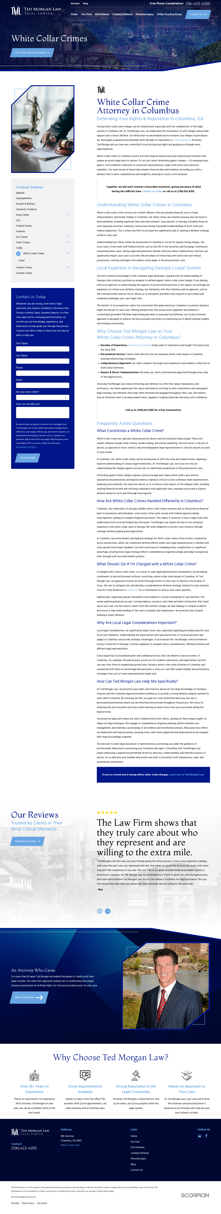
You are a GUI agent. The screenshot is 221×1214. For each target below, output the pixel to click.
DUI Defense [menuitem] (102, 14)
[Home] (36, 11)
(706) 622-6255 (24, 1148)
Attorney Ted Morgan (139, 345)
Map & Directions (70, 1145)
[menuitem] (42, 193)
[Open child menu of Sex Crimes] (68, 237)
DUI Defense (137, 1147)
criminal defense (181, 140)
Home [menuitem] (74, 14)
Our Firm (135, 1142)
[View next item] (107, 911)
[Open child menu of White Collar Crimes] (68, 253)
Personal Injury (138, 1159)
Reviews (75, 3)
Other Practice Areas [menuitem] (169, 14)
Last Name (21, 355)
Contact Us (137, 1170)
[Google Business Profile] (199, 1136)
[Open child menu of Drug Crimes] (68, 215)
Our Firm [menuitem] (86, 14)
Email (19, 380)
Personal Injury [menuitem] (145, 14)
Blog (85, 3)
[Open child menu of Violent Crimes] (68, 267)
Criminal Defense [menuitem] (122, 14)
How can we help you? (28, 404)
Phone (19, 367)
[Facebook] (206, 1136)
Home (134, 1136)
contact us (132, 590)
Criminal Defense (140, 1153)
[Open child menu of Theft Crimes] (68, 242)
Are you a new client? (27, 392)
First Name (22, 343)
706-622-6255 (198, 3)
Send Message (27, 458)
